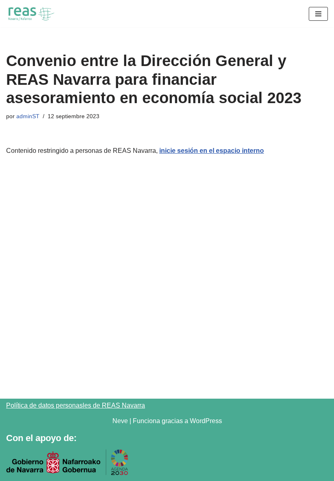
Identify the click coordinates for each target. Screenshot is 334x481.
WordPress (206, 420)
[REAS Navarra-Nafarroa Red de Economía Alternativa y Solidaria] (30, 14)
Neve (120, 420)
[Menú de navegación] (318, 14)
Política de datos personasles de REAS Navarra (75, 405)
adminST (28, 116)
